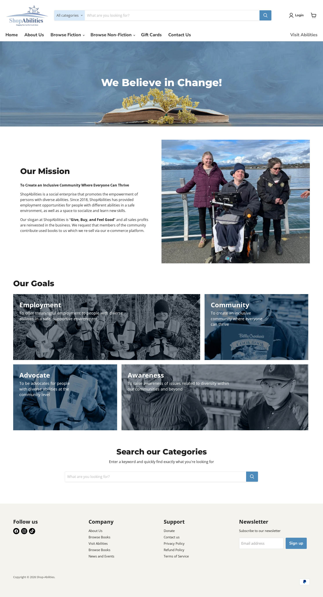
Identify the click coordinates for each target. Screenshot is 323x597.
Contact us (172, 537)
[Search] (265, 15)
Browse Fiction (66, 35)
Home (11, 35)
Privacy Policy (174, 543)
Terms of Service (176, 556)
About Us (34, 35)
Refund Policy (174, 550)
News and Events (101, 556)
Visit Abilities (304, 35)
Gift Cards (151, 35)
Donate (169, 530)
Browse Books (99, 537)
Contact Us (179, 35)
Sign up (296, 543)
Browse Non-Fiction (112, 35)
